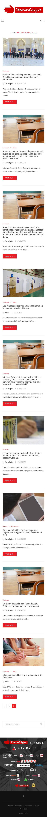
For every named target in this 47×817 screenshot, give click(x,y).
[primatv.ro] (5, 756)
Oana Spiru (9, 83)
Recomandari (15, 526)
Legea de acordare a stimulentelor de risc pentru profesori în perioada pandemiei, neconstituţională (22, 455)
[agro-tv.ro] (29, 779)
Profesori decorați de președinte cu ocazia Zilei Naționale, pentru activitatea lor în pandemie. (22, 77)
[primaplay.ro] (39, 755)
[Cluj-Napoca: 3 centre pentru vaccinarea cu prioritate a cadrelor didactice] (23, 283)
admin (7, 312)
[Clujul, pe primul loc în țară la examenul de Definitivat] (23, 652)
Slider (14, 148)
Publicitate (23, 808)
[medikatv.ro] (14, 770)
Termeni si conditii (15, 805)
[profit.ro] (8, 765)
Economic (6, 449)
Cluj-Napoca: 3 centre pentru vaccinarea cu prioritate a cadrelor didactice (23, 307)
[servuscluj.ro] (21, 785)
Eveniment (6, 71)
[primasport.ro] (23, 761)
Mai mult (9, 102)
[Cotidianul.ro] (23, 765)
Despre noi (28, 805)
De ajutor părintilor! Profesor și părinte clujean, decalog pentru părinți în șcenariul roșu (22, 532)
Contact (36, 805)
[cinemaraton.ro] (24, 770)
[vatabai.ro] (34, 785)
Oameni (5, 526)
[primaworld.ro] (15, 779)
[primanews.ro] (29, 755)
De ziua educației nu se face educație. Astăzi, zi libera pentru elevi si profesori (21, 605)
